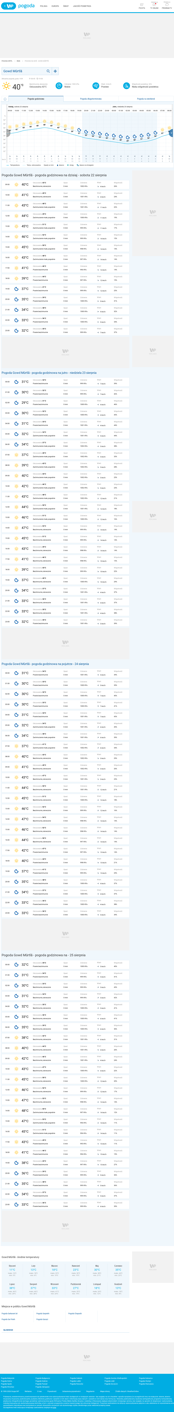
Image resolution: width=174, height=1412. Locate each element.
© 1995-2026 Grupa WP (10, 1391)
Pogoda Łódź (109, 1381)
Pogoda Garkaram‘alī (10, 1313)
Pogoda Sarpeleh (42, 1313)
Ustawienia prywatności (71, 1391)
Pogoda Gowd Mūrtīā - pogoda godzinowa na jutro (35, 372)
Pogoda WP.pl (7, 61)
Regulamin (90, 1391)
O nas (39, 1391)
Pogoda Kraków (41, 1381)
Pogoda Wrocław (7, 1387)
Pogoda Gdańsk (76, 1378)
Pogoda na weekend (146, 98)
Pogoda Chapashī (75, 1313)
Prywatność (52, 1391)
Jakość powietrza (82, 6)
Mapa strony (105, 1391)
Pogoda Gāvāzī (42, 1319)
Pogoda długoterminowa (91, 98)
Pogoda (26, 6)
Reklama (28, 1391)
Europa (55, 6)
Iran (19, 61)
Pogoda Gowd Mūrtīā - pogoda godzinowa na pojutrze (37, 664)
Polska (43, 6)
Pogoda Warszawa (146, 1384)
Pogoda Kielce (6, 1381)
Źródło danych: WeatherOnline (127, 1391)
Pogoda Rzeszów (76, 1384)
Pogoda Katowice (146, 1378)
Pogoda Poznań (41, 1384)
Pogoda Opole (6, 1384)
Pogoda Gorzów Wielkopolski (116, 1378)
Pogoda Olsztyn (145, 1381)
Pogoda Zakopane (42, 1387)
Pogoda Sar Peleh (8, 1319)
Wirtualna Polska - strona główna (8, 6)
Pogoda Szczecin (111, 1384)
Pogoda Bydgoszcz (42, 1378)
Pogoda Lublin (75, 1381)
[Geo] (55, 71)
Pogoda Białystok (7, 1378)
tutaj (54, 1407)
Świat (66, 6)
